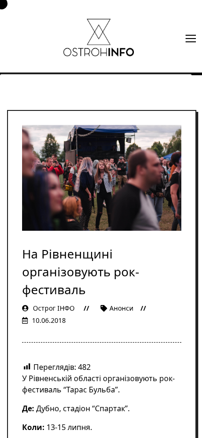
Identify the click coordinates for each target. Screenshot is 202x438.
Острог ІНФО (54, 308)
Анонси (121, 308)
